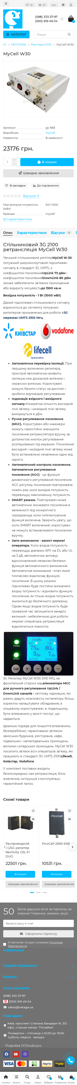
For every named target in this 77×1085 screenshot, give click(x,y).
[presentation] (4, 847)
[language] (63, 5)
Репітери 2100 (41, 44)
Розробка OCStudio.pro (23, 1046)
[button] (32, 892)
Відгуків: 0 (31, 196)
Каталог (10, 977)
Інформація (13, 950)
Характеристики (32, 233)
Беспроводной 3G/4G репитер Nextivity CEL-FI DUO (18, 850)
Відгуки (60, 233)
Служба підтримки (20, 966)
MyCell (50, 132)
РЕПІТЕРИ (18, 44)
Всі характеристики (17, 219)
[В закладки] (33, 811)
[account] (71, 5)
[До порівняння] (33, 819)
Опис (8, 233)
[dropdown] (6, 3)
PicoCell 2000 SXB (56, 844)
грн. (54, 4)
